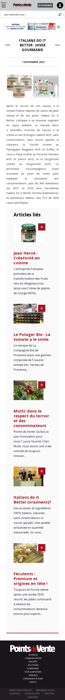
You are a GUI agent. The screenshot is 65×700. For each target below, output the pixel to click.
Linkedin (32, 697)
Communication (33, 658)
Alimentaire (33, 668)
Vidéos (33, 682)
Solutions (33, 665)
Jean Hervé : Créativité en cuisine (27, 257)
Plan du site (32, 693)
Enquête (33, 661)
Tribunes (33, 675)
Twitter (49, 693)
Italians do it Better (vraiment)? (32, 499)
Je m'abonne (45, 5)
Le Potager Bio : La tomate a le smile (32, 337)
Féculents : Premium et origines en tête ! (30, 578)
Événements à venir (33, 678)
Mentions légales (21, 690)
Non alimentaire (33, 672)
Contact (15, 693)
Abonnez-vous (45, 690)
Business (33, 655)
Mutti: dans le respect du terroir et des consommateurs (31, 418)
